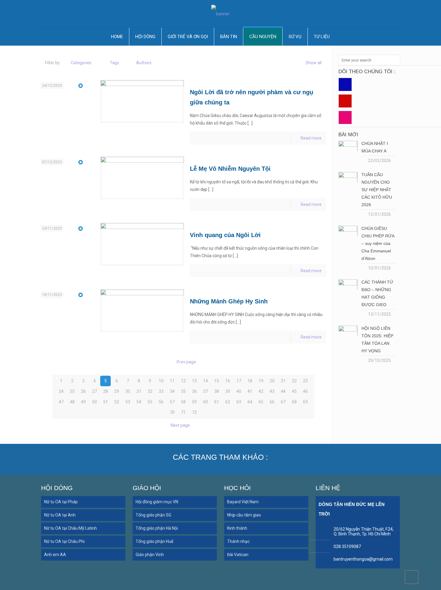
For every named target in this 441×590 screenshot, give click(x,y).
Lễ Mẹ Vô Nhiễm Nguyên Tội (230, 168)
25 (72, 391)
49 (83, 401)
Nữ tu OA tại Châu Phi (64, 541)
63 (238, 401)
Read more (311, 138)
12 (183, 380)
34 (172, 391)
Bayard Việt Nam (243, 501)
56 (161, 401)
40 (238, 391)
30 (127, 391)
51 (105, 401)
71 (183, 412)
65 (261, 401)
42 (261, 391)
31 (138, 391)
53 (127, 401)
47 (61, 401)
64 (250, 401)
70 (172, 412)
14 (205, 380)
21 (283, 380)
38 (216, 391)
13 (194, 380)
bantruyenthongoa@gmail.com (363, 559)
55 (150, 401)
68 (294, 401)
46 (305, 391)
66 (272, 401)
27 (94, 391)
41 (250, 391)
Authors (144, 62)
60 (205, 401)
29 (116, 391)
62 (227, 401)
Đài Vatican (237, 554)
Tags (114, 62)
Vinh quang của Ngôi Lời (225, 235)
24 (61, 391)
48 (72, 401)
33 (161, 391)
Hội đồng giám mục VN (157, 501)
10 (161, 380)
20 (272, 380)
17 (238, 380)
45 (294, 391)
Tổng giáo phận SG (153, 515)
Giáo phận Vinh (150, 554)
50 (94, 401)
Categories (81, 62)
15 (216, 380)
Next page (180, 425)
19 (261, 380)
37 (205, 391)
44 (283, 391)
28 (105, 391)
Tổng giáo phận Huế (154, 541)
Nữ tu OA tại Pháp (61, 501)
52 (116, 401)
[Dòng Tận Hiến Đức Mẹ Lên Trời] (220, 13)
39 (227, 391)
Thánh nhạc (238, 541)
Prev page (186, 362)
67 (283, 401)
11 (172, 380)
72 (194, 412)
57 (172, 401)
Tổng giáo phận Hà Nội (157, 528)
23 (305, 380)
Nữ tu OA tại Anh (60, 515)
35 (183, 391)
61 (216, 401)
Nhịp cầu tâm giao (244, 515)
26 (83, 391)
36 (194, 391)
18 (250, 380)
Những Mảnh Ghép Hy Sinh (229, 301)
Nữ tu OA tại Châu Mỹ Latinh (70, 528)
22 (294, 380)
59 (194, 401)
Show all (314, 62)
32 (150, 391)
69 (305, 401)
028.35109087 (347, 546)
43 (272, 391)
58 (183, 401)
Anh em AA (55, 554)
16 (227, 380)
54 (138, 401)
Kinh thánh (237, 528)
